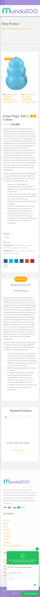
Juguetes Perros (18, 248)
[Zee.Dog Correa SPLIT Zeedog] (18, 429)
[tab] (21, 279)
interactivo (31, 251)
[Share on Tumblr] (22, 261)
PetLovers (6, 530)
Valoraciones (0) (21, 291)
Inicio (4, 29)
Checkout (7, 543)
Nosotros (6, 520)
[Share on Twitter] (11, 261)
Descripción (20, 279)
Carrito (5, 539)
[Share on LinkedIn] (16, 261)
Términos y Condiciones (12, 546)
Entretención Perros (23, 29)
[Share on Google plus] (27, 261)
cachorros (23, 251)
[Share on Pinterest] (32, 261)
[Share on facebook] (6, 261)
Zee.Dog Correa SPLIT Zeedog (18, 443)
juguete (5, 253)
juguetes (12, 253)
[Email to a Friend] (6, 266)
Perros (10, 29)
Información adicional (21, 285)
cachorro (16, 251)
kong (17, 253)
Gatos (5, 527)
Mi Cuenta (7, 536)
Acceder (6, 533)
